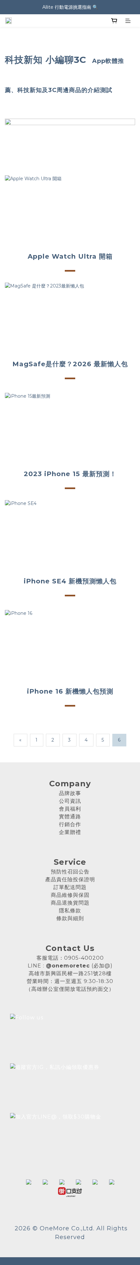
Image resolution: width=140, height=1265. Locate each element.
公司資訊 (70, 801)
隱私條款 (70, 911)
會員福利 (70, 809)
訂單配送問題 (70, 887)
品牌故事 (70, 793)
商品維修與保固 (70, 895)
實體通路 (70, 817)
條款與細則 (70, 918)
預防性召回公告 (70, 872)
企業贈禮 (70, 832)
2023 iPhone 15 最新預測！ (70, 474)
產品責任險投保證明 (70, 879)
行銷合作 (70, 824)
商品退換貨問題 (70, 903)
